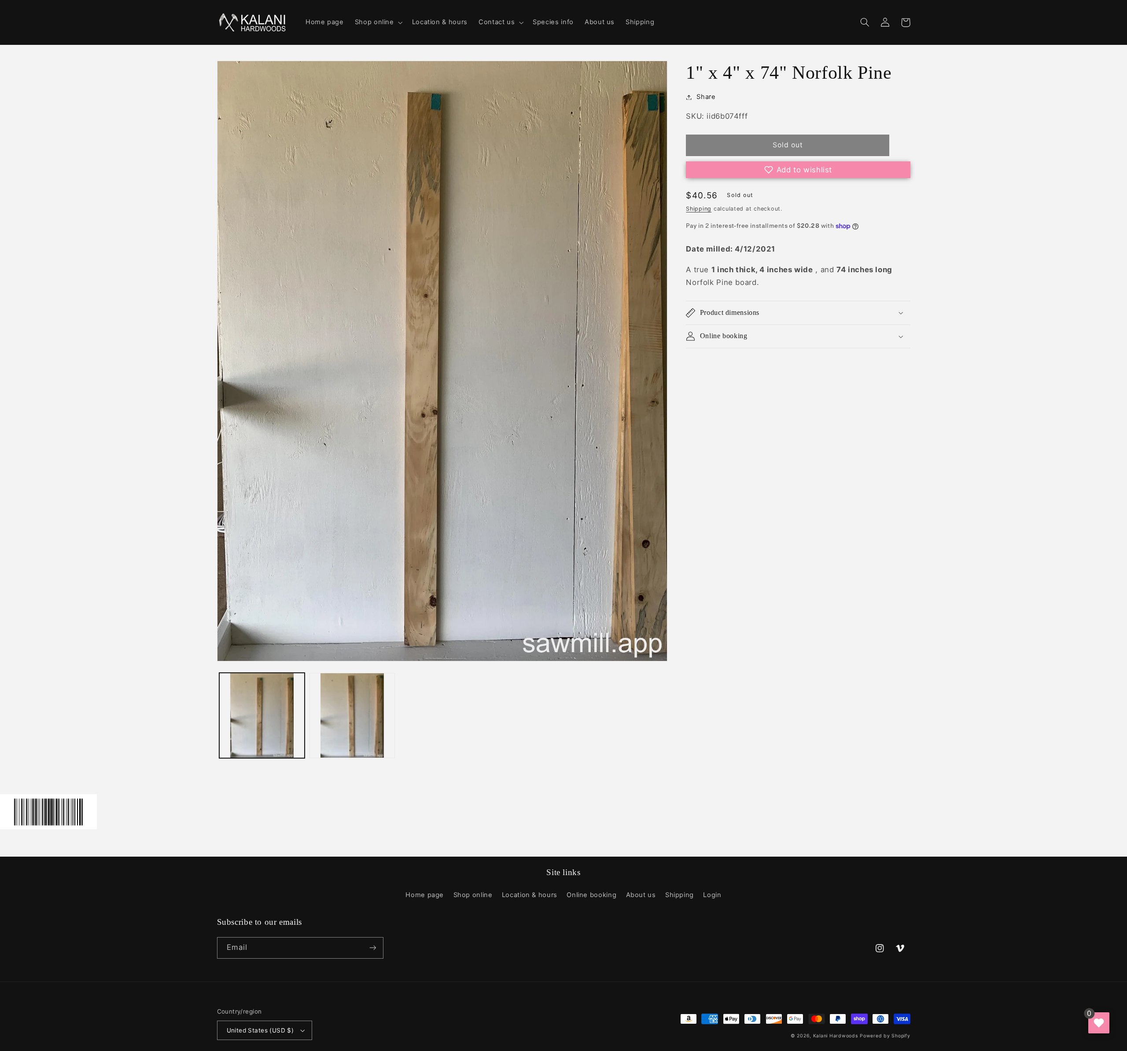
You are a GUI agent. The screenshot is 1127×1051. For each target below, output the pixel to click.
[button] (377, 22)
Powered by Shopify (885, 1036)
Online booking (591, 895)
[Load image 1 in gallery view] (262, 715)
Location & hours (529, 895)
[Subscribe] (372, 948)
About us (641, 895)
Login (712, 895)
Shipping (698, 208)
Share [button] (705, 97)
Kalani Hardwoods (835, 1036)
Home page (424, 895)
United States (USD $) (260, 1030)
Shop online (473, 895)
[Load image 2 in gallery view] (352, 715)
